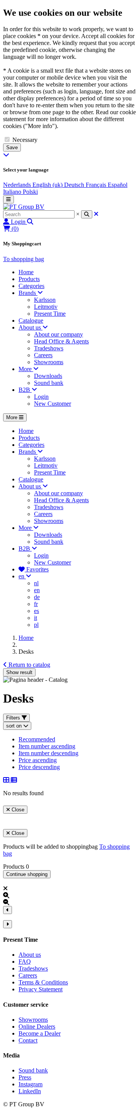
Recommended (37, 739)
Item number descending (48, 753)
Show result (19, 672)
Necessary (24, 140)
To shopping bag (23, 259)
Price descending (39, 767)
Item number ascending (47, 746)
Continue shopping (26, 874)
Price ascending (38, 760)
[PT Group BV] (23, 206)
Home (26, 637)
